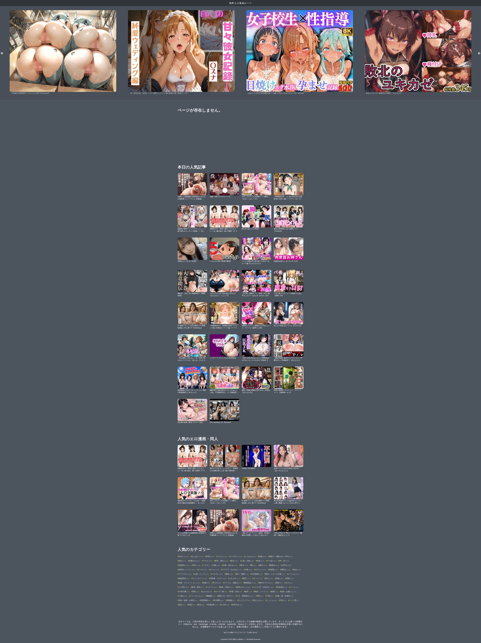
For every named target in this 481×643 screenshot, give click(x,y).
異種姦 (231, 600)
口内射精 (257, 574)
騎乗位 (274, 565)
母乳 (260, 596)
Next (479, 53)
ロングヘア (244, 600)
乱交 (297, 570)
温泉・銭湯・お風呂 (188, 600)
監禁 (247, 578)
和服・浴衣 (236, 591)
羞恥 (229, 574)
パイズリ (236, 556)
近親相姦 (206, 600)
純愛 (274, 591)
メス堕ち (184, 587)
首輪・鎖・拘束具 (284, 596)
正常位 (286, 565)
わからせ (207, 591)
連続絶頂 (184, 578)
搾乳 (195, 591)
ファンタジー (200, 578)
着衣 (244, 565)
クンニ (258, 578)
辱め (182, 561)
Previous (2, 53)
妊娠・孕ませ (230, 565)
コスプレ (217, 574)
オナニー (260, 570)
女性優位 (219, 600)
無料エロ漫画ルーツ (240, 3)
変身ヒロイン (243, 587)
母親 (191, 605)
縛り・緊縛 (242, 574)
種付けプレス (266, 583)
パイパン (212, 587)
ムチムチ (234, 578)
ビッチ (202, 570)
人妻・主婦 (247, 561)
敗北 (201, 605)
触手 (248, 591)
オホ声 (225, 605)
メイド (294, 587)
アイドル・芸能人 (232, 583)
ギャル (214, 570)
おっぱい (197, 556)
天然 (282, 600)
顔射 (279, 583)
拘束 (260, 561)
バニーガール (197, 596)
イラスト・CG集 (211, 565)
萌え (269, 578)
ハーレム (293, 574)
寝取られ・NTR (226, 596)
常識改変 (213, 605)
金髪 (206, 583)
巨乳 (210, 556)
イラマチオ (185, 574)
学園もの (194, 561)
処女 (234, 561)
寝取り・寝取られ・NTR (281, 556)
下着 (269, 596)
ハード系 (294, 600)
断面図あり (250, 583)
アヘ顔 (271, 561)
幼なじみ (258, 600)
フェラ (222, 556)
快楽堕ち (184, 565)
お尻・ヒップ (201, 574)
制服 (262, 556)
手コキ (217, 583)
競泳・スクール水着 (275, 574)
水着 (248, 570)
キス (288, 583)
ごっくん (271, 600)
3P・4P (284, 561)
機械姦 (211, 596)
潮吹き (285, 570)
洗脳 (279, 578)
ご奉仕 (183, 596)
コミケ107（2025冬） (263, 587)
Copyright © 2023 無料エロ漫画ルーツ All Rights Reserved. (240, 639)
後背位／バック (187, 570)
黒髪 (290, 578)
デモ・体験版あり (245, 596)
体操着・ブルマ (218, 578)
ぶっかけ (250, 556)
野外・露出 (221, 561)
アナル (207, 561)
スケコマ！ (243, 632)
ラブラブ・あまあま (232, 570)
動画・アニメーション (189, 583)
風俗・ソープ (261, 591)
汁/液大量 (184, 591)
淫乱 (182, 605)
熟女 (263, 565)
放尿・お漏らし (288, 591)
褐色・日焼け (227, 587)
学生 (196, 565)
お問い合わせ (252, 632)
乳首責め (282, 587)
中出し (184, 556)
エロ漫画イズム (232, 632)
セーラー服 (221, 591)
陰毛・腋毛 (198, 587)
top (225, 632)
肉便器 (273, 570)
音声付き (237, 605)
